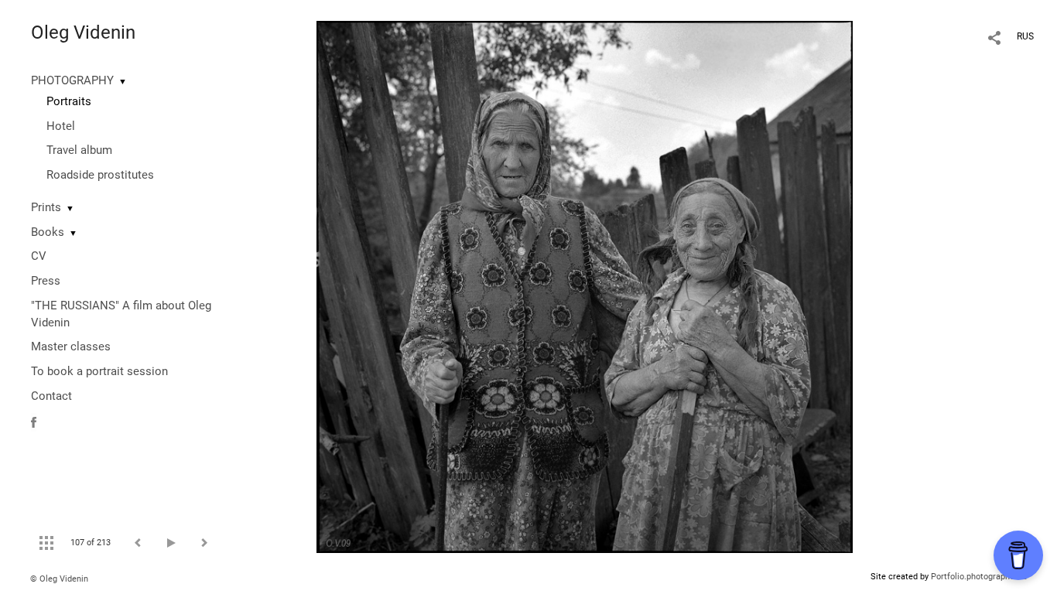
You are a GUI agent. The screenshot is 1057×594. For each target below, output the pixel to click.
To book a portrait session (99, 371)
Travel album (79, 150)
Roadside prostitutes (100, 175)
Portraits (68, 101)
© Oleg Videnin (59, 579)
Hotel (60, 126)
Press (45, 281)
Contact (51, 396)
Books (47, 232)
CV (38, 256)
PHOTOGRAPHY (72, 80)
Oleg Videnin (83, 32)
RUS (1025, 36)
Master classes (71, 346)
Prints (46, 207)
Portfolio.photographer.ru (979, 577)
